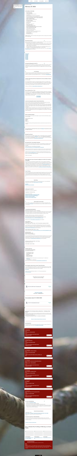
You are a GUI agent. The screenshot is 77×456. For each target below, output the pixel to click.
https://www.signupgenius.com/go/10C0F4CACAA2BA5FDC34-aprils (42, 230)
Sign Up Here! (27, 269)
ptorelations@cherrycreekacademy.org (30, 227)
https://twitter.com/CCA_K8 (47, 437)
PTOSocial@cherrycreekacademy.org (35, 219)
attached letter (31, 203)
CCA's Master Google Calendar (39, 325)
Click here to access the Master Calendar (30, 197)
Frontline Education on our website (37, 182)
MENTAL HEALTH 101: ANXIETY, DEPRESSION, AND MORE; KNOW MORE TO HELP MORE (36, 413)
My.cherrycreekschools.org (46, 164)
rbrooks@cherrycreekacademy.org (38, 138)
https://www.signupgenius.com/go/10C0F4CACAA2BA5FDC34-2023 (34, 217)
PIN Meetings (28, 258)
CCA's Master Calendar (33, 402)
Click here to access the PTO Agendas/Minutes (31, 195)
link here (43, 128)
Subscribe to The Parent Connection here (30, 422)
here (38, 324)
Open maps (49, 335)
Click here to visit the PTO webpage (30, 196)
